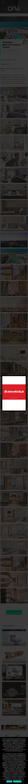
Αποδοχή (9, 781)
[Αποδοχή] (26, 760)
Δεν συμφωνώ (17, 781)
